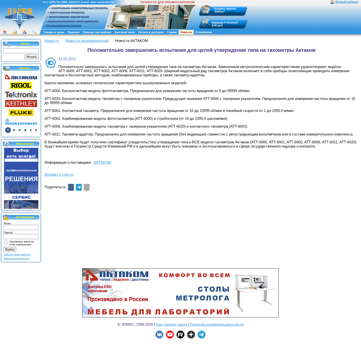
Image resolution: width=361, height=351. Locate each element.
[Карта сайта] (25, 32)
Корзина (217, 22)
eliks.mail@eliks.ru (102, 2)
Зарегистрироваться (16, 258)
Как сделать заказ (171, 324)
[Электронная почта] (87, 187)
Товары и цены (53, 32)
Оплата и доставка (151, 32)
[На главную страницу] (19, 28)
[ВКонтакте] (71, 187)
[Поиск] (34, 32)
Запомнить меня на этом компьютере (21, 243)
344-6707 (74, 2)
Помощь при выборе (97, 32)
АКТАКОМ (102, 162)
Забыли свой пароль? (17, 254)
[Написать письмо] (15, 32)
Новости (186, 32)
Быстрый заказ (125, 32)
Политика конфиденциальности (217, 324)
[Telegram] (79, 187)
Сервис (172, 32)
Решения (73, 32)
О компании (203, 32)
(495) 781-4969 (58, 2)
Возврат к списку (58, 174)
